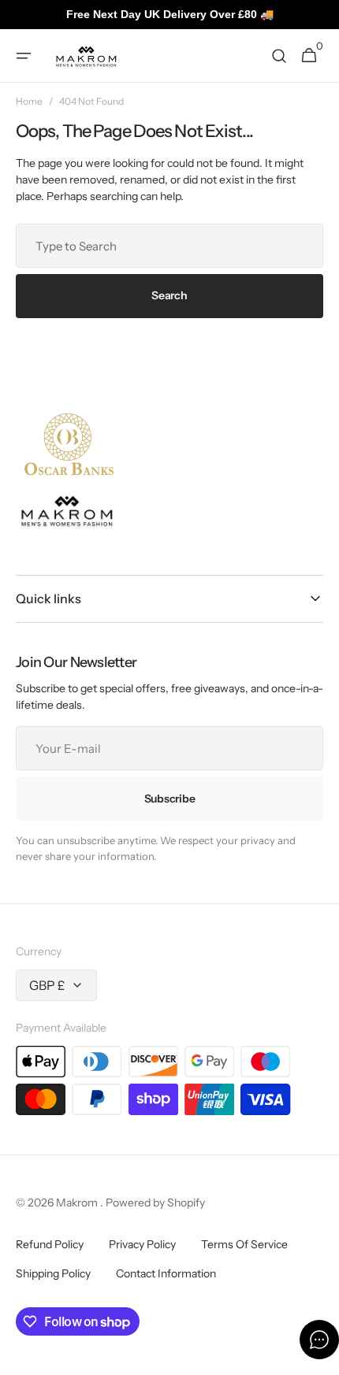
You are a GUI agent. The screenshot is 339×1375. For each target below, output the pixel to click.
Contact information (166, 1273)
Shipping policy (53, 1273)
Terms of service (244, 1244)
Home (29, 101)
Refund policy (50, 1244)
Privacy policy (142, 1244)
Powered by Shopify (155, 1202)
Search (169, 295)
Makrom (78, 1202)
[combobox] (169, 246)
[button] (23, 56)
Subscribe (169, 798)
